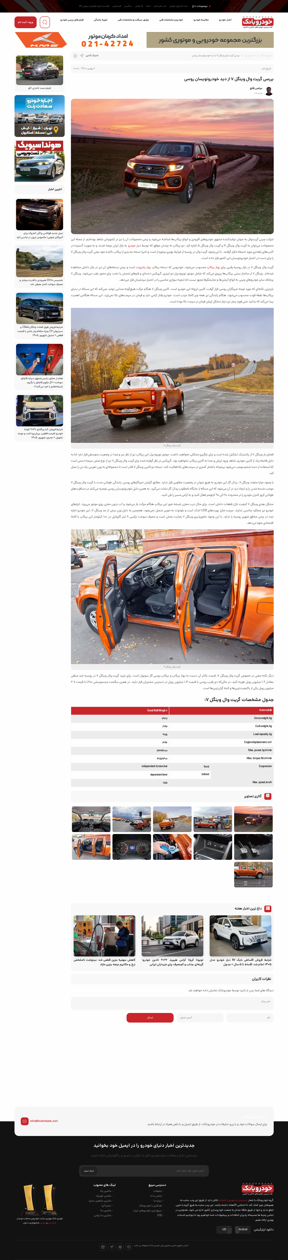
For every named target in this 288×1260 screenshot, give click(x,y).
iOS (224, 1230)
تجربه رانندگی (100, 20)
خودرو (132, 246)
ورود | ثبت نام (25, 22)
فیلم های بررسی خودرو (71, 20)
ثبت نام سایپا (160, 6)
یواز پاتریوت (143, 267)
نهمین (42, 1223)
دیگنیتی (128, 6)
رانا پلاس (139, 6)
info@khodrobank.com (44, 1121)
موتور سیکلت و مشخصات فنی (133, 20)
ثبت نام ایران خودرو (178, 6)
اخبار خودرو (225, 20)
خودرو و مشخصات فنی (171, 20)
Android (243, 1230)
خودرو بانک (265, 56)
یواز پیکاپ (213, 267)
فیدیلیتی (116, 6)
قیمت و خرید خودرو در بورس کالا (94, 6)
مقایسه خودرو (201, 20)
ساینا (148, 6)
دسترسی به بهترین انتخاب (233, 1200)
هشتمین (51, 1223)
